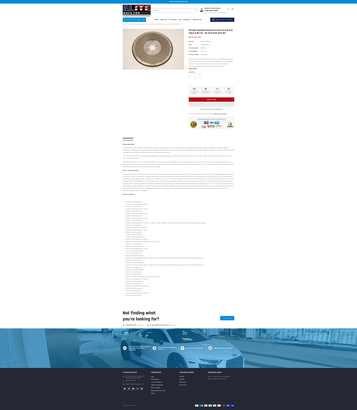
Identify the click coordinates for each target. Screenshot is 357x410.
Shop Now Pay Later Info (158, 390)
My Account (182, 385)
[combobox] (175, 10)
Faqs (152, 376)
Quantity (192, 72)
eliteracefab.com (132, 405)
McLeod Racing (206, 41)
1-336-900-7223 (130, 380)
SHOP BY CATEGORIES (133, 20)
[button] (211, 105)
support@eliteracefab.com (134, 384)
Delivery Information (157, 385)
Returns (181, 376)
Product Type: (194, 54)
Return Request (155, 388)
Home (124, 24)
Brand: (191, 41)
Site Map (182, 379)
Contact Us (227, 318)
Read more (193, 68)
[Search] (196, 10)
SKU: (190, 44)
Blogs (152, 393)
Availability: (193, 51)
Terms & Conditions (156, 382)
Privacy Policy (155, 379)
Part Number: (194, 48)
